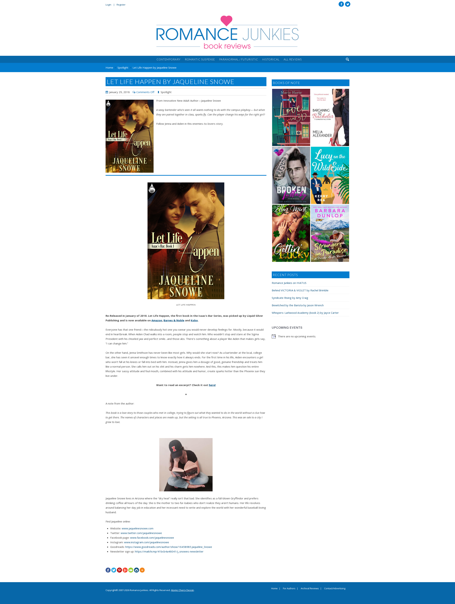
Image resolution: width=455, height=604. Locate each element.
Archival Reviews (310, 588)
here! (212, 385)
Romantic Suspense (200, 59)
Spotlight (166, 92)
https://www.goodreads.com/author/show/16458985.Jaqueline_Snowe (168, 547)
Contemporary (169, 59)
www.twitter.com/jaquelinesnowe (141, 533)
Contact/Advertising (334, 588)
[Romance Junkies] (227, 32)
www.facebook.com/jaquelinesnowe (152, 537)
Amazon (156, 320)
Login (108, 4)
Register (121, 4)
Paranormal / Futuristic (238, 59)
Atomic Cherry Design (182, 590)
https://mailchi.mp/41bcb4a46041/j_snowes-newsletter (169, 551)
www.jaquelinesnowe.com (137, 528)
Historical (270, 59)
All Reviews (293, 59)
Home (274, 588)
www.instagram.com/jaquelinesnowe (146, 542)
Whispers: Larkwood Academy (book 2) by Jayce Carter (305, 312)
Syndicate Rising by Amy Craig (290, 298)
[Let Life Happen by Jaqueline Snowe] (130, 136)
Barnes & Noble (174, 320)
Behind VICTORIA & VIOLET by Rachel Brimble (300, 290)
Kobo (194, 320)
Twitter (347, 4)
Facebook (341, 4)
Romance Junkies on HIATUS (289, 283)
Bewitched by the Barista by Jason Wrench (298, 305)
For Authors (289, 588)
